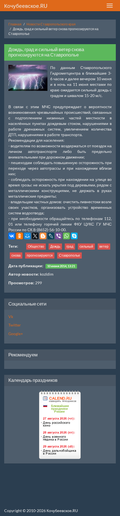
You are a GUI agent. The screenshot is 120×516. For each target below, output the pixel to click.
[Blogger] (43, 236)
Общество (36, 246)
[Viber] (58, 236)
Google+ (15, 333)
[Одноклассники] (19, 236)
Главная (14, 24)
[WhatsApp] (66, 236)
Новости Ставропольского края (51, 24)
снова (16, 255)
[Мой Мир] (27, 236)
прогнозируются (40, 255)
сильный (86, 246)
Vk (10, 316)
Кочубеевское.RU (25, 6)
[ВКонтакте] (11, 236)
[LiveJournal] (50, 236)
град (69, 246)
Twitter (14, 325)
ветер (104, 246)
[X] (35, 236)
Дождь (55, 246)
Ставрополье (69, 255)
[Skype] (74, 236)
